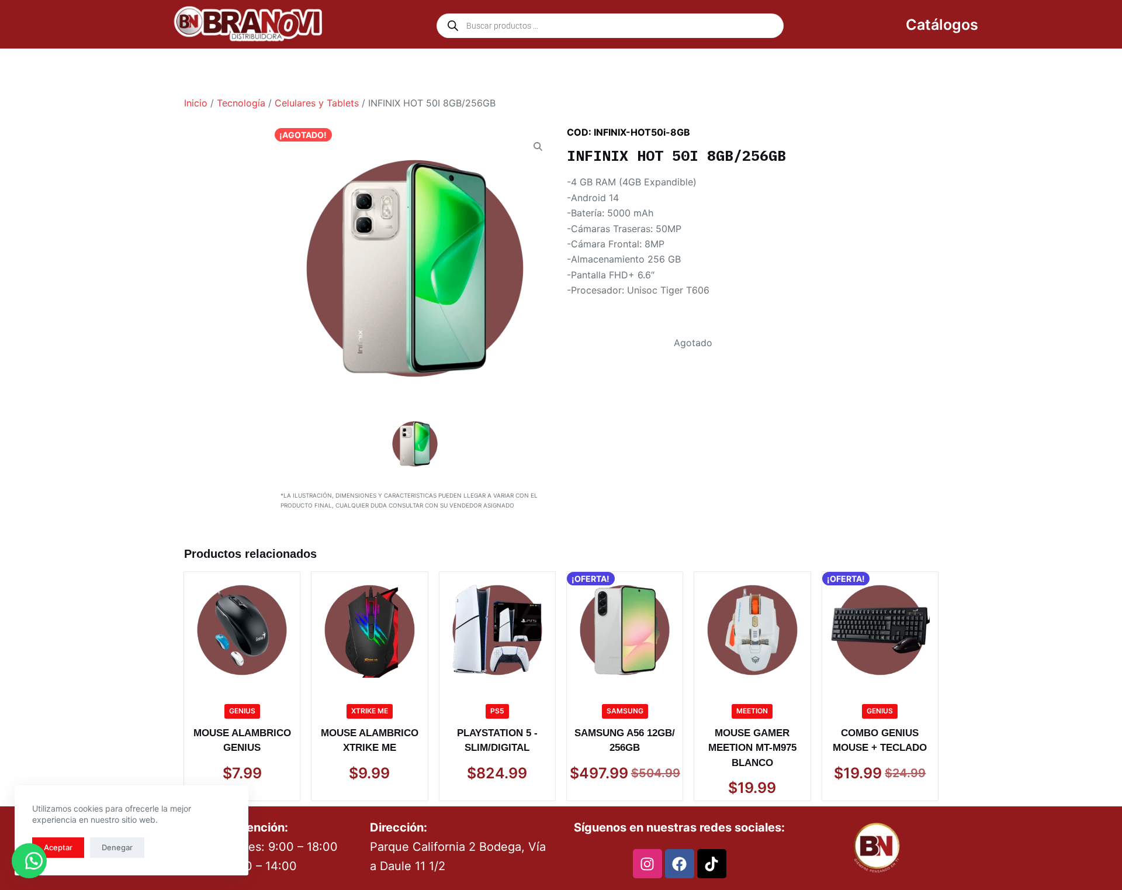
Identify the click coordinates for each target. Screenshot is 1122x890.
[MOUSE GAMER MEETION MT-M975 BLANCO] (752, 630)
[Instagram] (647, 863)
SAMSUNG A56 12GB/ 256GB (624, 740)
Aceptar (58, 847)
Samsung (625, 710)
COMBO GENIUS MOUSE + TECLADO (880, 740)
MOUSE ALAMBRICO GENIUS (242, 740)
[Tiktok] (711, 863)
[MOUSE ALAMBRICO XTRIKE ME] (369, 630)
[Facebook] (679, 863)
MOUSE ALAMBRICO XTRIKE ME (369, 740)
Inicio (195, 103)
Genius (242, 710)
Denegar (117, 847)
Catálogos (942, 24)
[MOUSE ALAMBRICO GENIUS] (242, 630)
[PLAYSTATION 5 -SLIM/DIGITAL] (497, 630)
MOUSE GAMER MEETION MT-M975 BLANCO (752, 747)
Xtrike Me (369, 710)
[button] (29, 860)
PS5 (497, 710)
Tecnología (241, 103)
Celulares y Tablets (317, 103)
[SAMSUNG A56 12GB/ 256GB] (625, 630)
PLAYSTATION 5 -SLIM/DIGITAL (497, 740)
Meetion (752, 710)
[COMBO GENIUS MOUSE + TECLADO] (880, 630)
